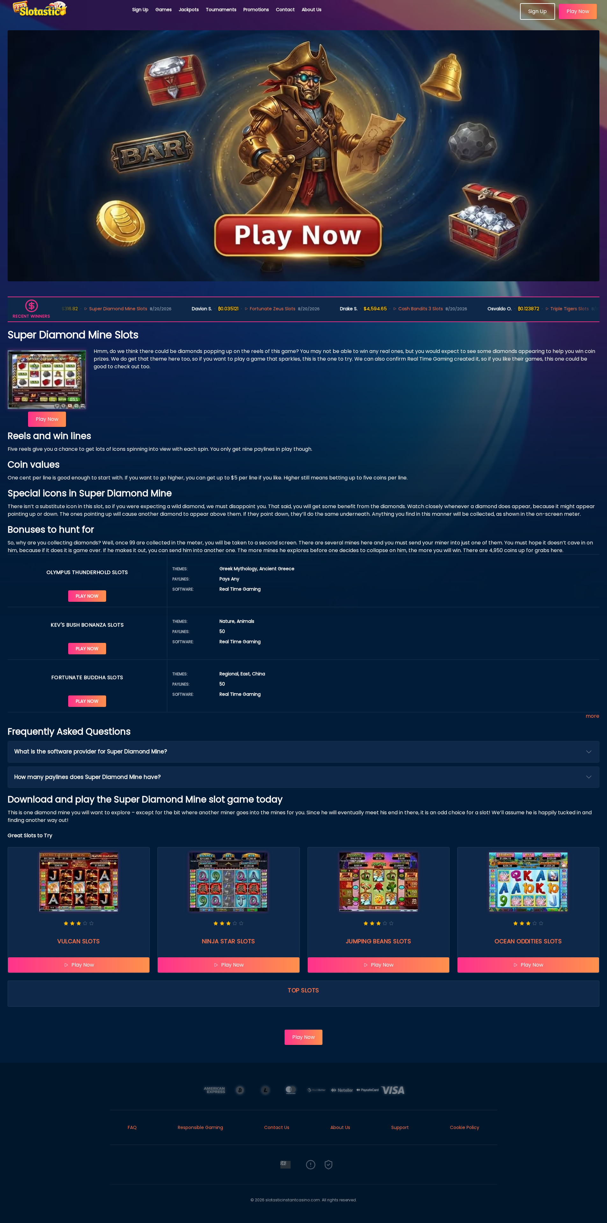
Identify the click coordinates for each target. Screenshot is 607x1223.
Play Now (578, 11)
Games (163, 9)
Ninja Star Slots (228, 941)
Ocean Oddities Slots (528, 941)
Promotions (256, 9)
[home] (66, 17)
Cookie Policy (464, 1127)
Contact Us (276, 1127)
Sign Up (140, 9)
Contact (285, 9)
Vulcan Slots (78, 941)
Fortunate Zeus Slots (242, 309)
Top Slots (303, 990)
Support (400, 1127)
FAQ (132, 1127)
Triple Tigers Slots (539, 309)
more (592, 716)
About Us (312, 9)
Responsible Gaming (200, 1127)
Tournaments (221, 9)
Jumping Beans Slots (378, 941)
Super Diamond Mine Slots (88, 309)
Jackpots (189, 9)
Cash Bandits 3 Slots (390, 309)
